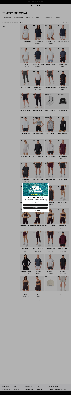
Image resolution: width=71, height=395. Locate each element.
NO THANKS (35, 207)
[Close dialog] (47, 184)
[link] (35, 189)
